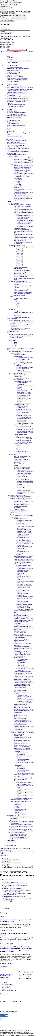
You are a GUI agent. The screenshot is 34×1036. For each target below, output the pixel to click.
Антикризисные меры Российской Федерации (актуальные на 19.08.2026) (17, 890)
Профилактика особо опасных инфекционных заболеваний (19, 837)
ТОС (8, 126)
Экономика (13, 454)
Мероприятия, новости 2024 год (23, 161)
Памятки (13, 347)
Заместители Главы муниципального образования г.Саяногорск (18, 69)
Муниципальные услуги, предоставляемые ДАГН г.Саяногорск (21, 640)
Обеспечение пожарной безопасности (21, 831)
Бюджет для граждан (13, 73)
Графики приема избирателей (16, 92)
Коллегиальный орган (24, 565)
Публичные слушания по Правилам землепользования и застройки (23, 692)
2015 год (20, 253)
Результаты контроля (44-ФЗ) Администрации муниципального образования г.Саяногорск (25, 224)
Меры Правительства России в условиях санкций (23, 456)
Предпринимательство (17, 373)
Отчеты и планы (19, 810)
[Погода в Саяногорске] (11, 999)
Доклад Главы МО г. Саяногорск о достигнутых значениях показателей (25, 471)
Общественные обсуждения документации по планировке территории (23, 648)
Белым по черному (6, 19)
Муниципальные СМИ (14, 117)
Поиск (2, 31)
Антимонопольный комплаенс (16, 143)
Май (18, 181)
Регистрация (3, 855)
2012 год (20, 248)
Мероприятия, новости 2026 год (23, 162)
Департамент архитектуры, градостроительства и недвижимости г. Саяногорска (22, 515)
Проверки (17, 812)
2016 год (20, 254)
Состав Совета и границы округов (17, 90)
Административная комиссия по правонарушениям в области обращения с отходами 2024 (23, 167)
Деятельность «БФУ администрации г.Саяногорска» (23, 500)
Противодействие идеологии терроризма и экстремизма (19, 834)
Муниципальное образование (22, 753)
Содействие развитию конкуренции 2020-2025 (24, 438)
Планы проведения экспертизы (23, 360)
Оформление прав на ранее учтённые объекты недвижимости (22, 656)
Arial (10, 2)
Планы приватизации (23, 540)
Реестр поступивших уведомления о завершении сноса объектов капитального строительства (24, 727)
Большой (11, 13)
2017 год (20, 256)
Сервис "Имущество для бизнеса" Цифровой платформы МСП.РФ (24, 606)
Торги (19, 554)
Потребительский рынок (21, 404)
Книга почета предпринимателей (17, 115)
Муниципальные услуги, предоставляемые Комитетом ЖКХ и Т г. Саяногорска (22, 745)
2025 (18, 306)
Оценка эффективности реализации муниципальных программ (22, 460)
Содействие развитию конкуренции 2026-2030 (24, 441)
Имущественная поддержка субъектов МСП (22, 563)
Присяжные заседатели (14, 136)
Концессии (20, 523)
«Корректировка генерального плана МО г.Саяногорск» (24, 696)
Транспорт (17, 781)
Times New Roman (17, 2)
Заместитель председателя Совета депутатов (20, 87)
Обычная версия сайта (7, 8)
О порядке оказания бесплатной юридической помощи (16, 141)
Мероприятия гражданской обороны (21, 824)
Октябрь (19, 184)
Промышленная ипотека (10, 882)
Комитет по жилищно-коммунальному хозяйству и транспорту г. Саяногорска (22, 731)
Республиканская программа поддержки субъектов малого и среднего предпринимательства (24, 400)
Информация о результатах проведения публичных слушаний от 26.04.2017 (25, 701)
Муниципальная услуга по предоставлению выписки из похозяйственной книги (25, 431)
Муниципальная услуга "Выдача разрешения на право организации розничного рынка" (24, 411)
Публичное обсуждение (24, 362)
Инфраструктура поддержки (22, 383)
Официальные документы (11, 859)
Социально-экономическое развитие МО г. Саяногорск (22, 467)
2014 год (20, 251)
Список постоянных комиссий (16, 104)
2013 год (20, 250)
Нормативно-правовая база (22, 317)
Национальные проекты (14, 119)
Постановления (11, 842)
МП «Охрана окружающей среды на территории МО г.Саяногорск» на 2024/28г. (24, 175)
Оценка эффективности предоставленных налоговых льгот (24, 476)
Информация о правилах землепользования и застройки (23, 625)
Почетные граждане (13, 123)
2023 (18, 303)
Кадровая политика (13, 331)
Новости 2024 (18, 178)
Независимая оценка (20, 809)
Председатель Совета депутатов (16, 86)
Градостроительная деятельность (23, 560)
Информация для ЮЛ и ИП (22, 170)
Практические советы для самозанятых (15, 884)
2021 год (20, 262)
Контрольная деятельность (22, 504)
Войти (2, 853)
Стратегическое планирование (16, 125)
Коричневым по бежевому (7, 20)
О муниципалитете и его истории (17, 122)
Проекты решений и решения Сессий (18, 98)
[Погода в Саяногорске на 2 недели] (16, 1001)
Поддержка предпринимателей (23, 381)
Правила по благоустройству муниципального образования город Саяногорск (23, 673)
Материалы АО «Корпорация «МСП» (23, 575)
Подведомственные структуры (16, 495)
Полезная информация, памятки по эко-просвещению (23, 192)
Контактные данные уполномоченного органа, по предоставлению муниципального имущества (25, 570)
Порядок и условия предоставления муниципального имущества (23, 593)
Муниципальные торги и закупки (17, 78)
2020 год (20, 261)
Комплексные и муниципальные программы (20, 348)
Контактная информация (14, 67)
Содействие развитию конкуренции (20, 435)
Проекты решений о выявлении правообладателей (23, 665)
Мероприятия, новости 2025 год (23, 158)
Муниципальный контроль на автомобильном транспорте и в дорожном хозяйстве (23, 293)
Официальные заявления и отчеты (17, 79)
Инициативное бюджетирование (17, 112)
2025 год (20, 265)
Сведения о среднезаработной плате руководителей (23, 778)
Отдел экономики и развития (15, 350)
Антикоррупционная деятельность (17, 93)
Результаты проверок (13, 81)
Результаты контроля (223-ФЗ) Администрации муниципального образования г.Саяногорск (25, 218)
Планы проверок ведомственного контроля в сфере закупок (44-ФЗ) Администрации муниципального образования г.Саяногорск (24, 240)
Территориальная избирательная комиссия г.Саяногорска (20, 328)
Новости (13, 340)
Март (19, 183)
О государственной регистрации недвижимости (23, 660)
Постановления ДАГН (24, 542)
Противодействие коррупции (15, 145)
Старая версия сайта (6, 852)
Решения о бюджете (20, 509)
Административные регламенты (23, 247)
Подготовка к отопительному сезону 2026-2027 (23, 764)
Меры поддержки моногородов (12, 888)
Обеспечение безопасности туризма (21, 829)
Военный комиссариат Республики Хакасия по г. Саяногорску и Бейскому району (22, 321)
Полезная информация (17, 832)
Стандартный (26, 11)
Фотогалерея (11, 131)
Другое (9, 201)
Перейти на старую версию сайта (17, 49)
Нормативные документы (25, 357)
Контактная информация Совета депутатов (20, 89)
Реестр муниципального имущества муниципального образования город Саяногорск (24, 550)
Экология (13, 164)
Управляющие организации (25, 762)
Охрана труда (14, 156)
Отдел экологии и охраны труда (16, 154)
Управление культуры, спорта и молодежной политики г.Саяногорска (21, 800)
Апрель (19, 179)
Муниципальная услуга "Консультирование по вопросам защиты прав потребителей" (24, 418)
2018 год (20, 257)
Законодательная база (20, 375)
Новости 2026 (18, 187)
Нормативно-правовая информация (20, 506)
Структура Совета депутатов (15, 106)
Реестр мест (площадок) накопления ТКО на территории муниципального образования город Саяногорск (23, 198)
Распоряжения (11, 840)
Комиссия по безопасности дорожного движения (25, 783)
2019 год (20, 259)
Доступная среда (12, 111)
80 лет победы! (14, 203)
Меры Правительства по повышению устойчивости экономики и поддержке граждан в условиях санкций (18, 898)
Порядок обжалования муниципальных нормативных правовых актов (19, 100)
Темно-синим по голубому (19, 19)
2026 (18, 307)
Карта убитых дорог (20, 742)
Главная (5, 858)
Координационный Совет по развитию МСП (22, 378)
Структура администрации (15, 72)
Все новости (3, 966)
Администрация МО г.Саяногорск (20, 355)
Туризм (9, 128)
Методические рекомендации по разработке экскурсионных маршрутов (23, 314)
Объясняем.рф (7, 901)
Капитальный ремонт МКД (22, 740)
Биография (10, 57)
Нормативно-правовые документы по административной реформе (22, 268)
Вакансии (17, 803)
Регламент (10, 103)
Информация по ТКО (20, 172)
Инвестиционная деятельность (16, 114)
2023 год (20, 264)
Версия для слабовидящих (17, 51)
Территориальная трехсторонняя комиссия (24, 452)
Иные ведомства (12, 318)
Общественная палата (13, 120)
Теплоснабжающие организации (23, 759)
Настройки (3, 9)
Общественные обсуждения (15, 147)
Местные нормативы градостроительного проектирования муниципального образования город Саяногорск (23, 634)
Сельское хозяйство (20, 425)
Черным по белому (20, 17)
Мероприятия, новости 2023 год (23, 159)
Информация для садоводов (25, 428)
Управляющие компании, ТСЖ (23, 798)
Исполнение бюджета (20, 503)
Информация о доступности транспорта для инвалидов (22, 738)
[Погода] (3, 1001)
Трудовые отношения (20, 443)
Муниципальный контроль (15, 76)
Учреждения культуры (20, 813)
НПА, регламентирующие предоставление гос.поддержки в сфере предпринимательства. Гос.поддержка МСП (25, 392)
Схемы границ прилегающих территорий (25, 422)
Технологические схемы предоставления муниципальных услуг (24, 278)
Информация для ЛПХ (24, 426)
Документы (17, 804)
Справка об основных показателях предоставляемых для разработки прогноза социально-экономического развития (25, 489)
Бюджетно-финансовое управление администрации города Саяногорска (21, 497)
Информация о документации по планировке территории (24, 614)
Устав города (11, 129)
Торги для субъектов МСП (25, 609)
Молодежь (17, 807)
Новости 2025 (18, 186)
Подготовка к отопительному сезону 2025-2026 (23, 750)
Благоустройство (19, 734)
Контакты (10, 59)
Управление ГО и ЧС (13, 815)
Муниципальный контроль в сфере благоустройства (22, 289)
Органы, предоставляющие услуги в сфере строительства (23, 652)
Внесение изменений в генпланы (24, 559)
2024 (18, 304)
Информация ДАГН (20, 518)
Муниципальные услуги (14, 75)
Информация (11, 95)
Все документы (4, 908)
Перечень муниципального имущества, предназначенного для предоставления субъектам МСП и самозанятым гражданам (25, 585)
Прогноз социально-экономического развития (25, 480)
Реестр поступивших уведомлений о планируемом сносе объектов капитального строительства (23, 721)
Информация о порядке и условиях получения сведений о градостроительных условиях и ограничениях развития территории (23, 620)
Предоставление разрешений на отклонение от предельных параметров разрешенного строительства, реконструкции (23, 679)
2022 (18, 301)
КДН (8, 332)
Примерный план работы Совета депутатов (20, 97)
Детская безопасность (16, 820)
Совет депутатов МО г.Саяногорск (20, 364)
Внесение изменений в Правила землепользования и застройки (23, 556)
